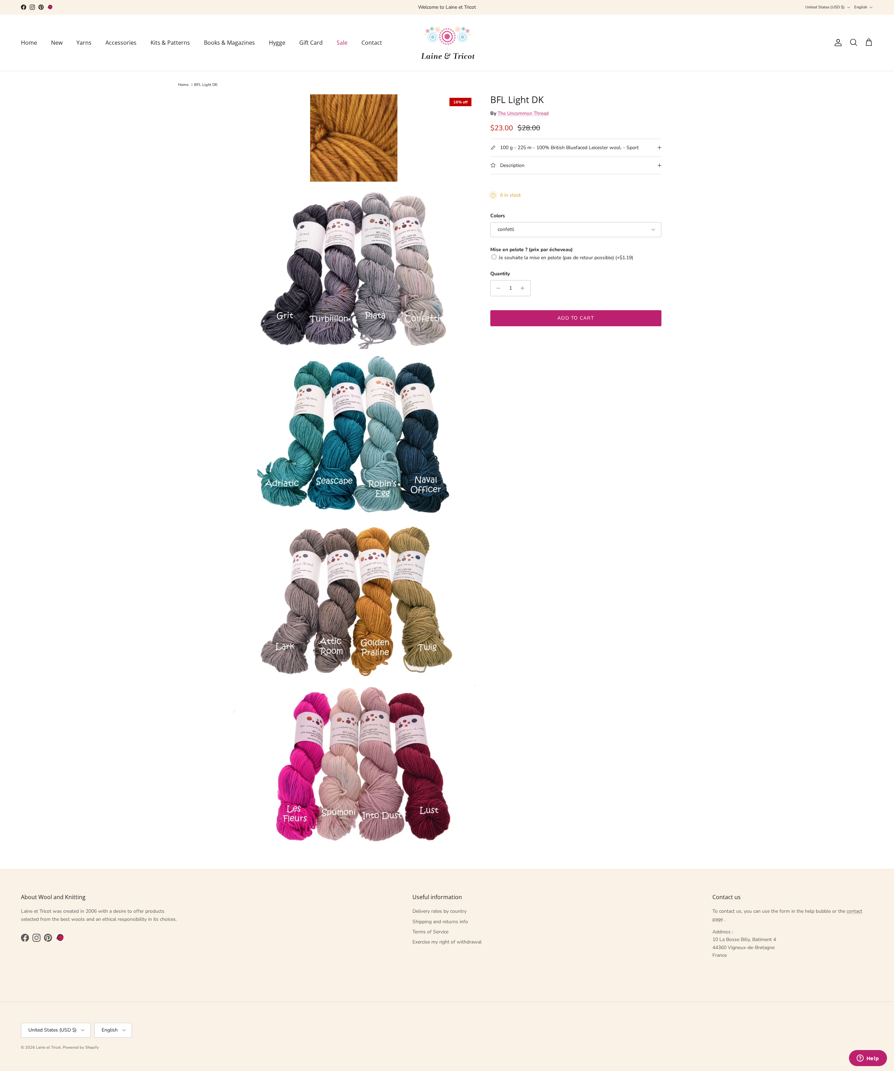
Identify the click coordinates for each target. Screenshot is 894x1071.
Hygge (277, 42)
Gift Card (311, 42)
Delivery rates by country (439, 911)
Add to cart (575, 318)
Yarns (83, 42)
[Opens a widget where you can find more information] (868, 1059)
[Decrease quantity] (497, 288)
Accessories (121, 42)
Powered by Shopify (81, 1047)
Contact (371, 42)
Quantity (500, 274)
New (57, 42)
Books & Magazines (229, 42)
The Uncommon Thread (523, 113)
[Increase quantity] (524, 288)
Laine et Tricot (48, 1047)
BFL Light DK (206, 84)
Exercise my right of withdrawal (447, 942)
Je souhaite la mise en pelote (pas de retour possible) (566, 257)
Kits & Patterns (170, 42)
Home (29, 42)
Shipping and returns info (440, 921)
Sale (342, 42)
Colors (497, 215)
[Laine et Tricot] (447, 43)
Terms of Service (430, 931)
